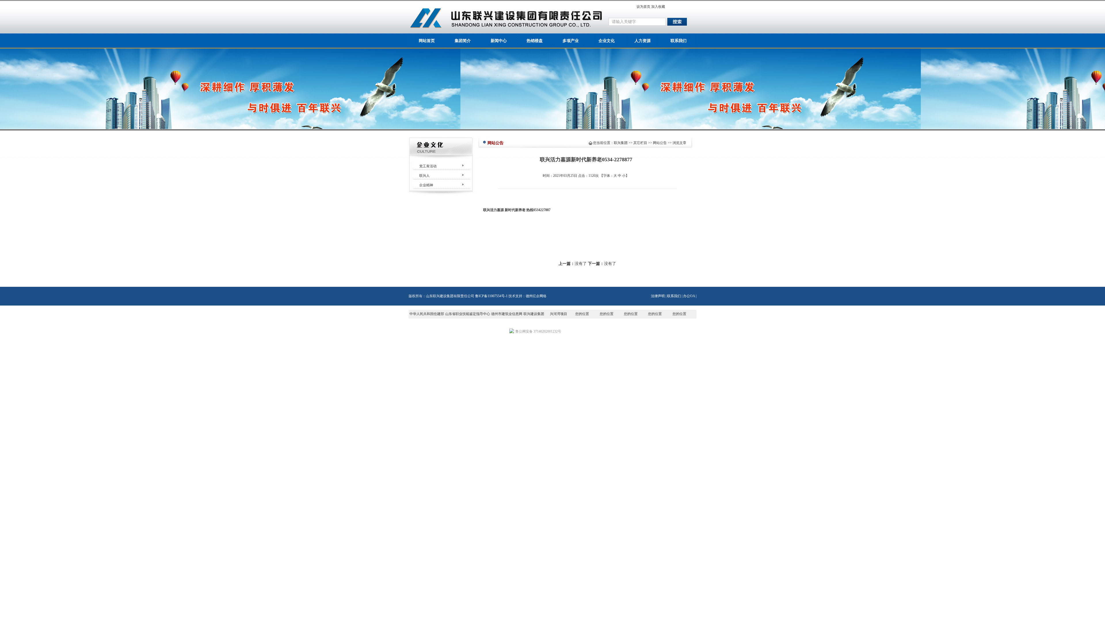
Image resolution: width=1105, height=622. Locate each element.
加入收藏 (658, 7)
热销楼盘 (535, 41)
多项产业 (571, 41)
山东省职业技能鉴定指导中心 (467, 314)
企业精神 (426, 185)
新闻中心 (499, 41)
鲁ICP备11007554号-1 (491, 296)
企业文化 (607, 41)
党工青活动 (428, 166)
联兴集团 (621, 143)
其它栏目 (640, 143)
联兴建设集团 (533, 314)
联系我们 (678, 41)
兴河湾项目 (558, 314)
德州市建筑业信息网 (506, 314)
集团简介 (463, 41)
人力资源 (643, 41)
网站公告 (660, 143)
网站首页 (427, 41)
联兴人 (424, 176)
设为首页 (643, 7)
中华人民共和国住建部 (426, 314)
